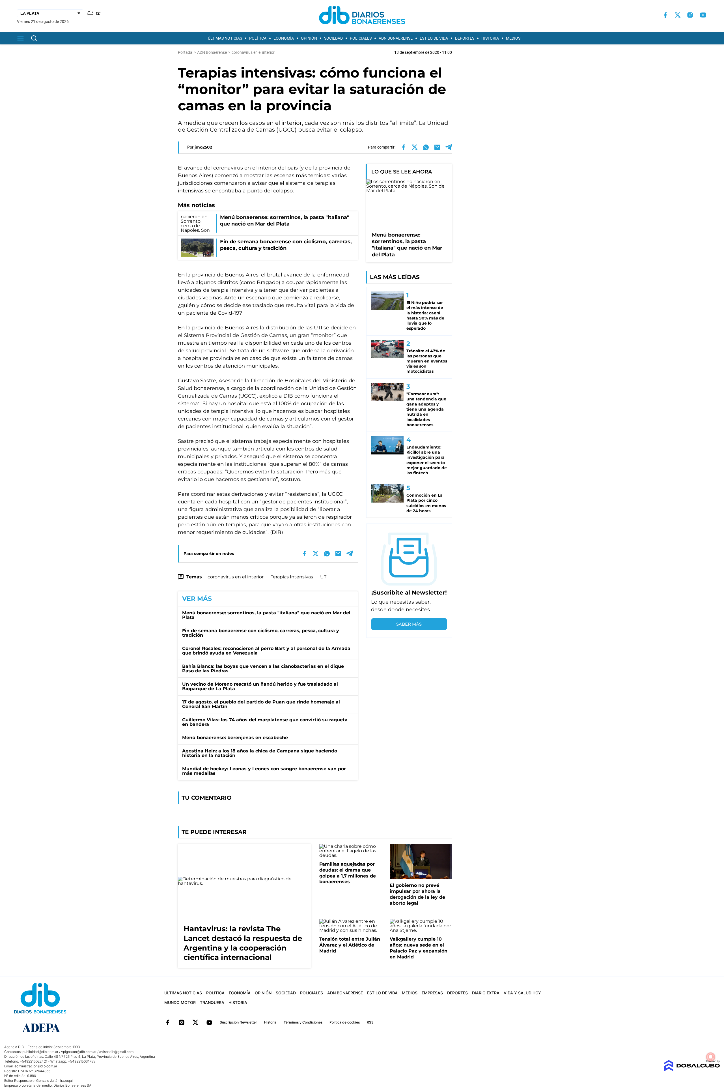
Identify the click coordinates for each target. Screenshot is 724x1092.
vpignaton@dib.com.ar (78, 1052)
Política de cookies (344, 1022)
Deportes (464, 38)
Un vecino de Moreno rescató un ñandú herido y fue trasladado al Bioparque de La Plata (260, 686)
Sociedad (333, 38)
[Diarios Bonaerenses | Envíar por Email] (437, 147)
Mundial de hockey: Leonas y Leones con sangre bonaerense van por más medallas (264, 771)
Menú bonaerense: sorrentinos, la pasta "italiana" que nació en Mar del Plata (266, 615)
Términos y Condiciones (303, 1022)
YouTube (209, 1022)
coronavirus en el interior (236, 577)
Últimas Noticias (225, 38)
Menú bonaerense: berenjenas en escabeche (235, 737)
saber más (409, 624)
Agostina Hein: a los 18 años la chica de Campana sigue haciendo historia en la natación (259, 753)
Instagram (181, 1022)
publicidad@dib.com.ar (40, 1052)
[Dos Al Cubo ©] (692, 1069)
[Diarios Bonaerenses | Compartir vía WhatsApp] (426, 147)
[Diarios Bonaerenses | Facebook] (665, 15)
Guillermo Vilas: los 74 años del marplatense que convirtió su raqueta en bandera (265, 722)
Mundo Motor (180, 1002)
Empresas (432, 992)
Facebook (167, 1022)
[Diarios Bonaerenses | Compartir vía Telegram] (448, 147)
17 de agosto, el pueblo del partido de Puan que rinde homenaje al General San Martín (261, 704)
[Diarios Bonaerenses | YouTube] (703, 15)
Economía (283, 38)
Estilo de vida (434, 38)
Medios (513, 38)
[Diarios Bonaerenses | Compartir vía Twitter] (414, 147)
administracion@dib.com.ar (35, 1066)
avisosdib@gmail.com (116, 1052)
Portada (185, 52)
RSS (370, 1022)
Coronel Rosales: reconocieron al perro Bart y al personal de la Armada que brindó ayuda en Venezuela (266, 651)
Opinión (309, 38)
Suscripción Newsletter (238, 1022)
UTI (324, 577)
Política (257, 38)
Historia (490, 38)
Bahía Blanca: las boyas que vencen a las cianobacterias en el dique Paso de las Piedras (263, 668)
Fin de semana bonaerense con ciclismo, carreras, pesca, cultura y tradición (260, 633)
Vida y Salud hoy (522, 992)
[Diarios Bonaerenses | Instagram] (690, 15)
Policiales (361, 38)
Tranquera (212, 1002)
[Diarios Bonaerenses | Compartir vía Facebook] (403, 147)
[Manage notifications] (710, 1056)
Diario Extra (485, 992)
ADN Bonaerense (396, 38)
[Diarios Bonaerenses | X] (677, 15)
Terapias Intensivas (292, 577)
